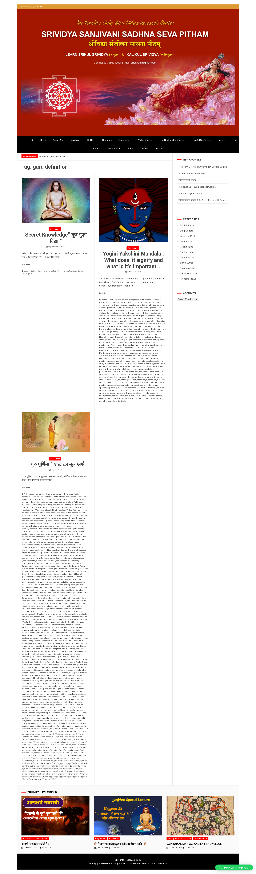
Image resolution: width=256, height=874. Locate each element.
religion (59, 670)
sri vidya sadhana (156, 390)
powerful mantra (121, 372)
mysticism (62, 646)
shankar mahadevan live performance (47, 705)
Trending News (188, 278)
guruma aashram (46, 587)
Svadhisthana (105, 396)
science (130, 374)
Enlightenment (28, 566)
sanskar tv (72, 694)
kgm (130, 350)
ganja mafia (127, 334)
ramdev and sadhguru (31, 665)
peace (130, 369)
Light (53, 611)
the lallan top (48, 745)
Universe (47, 753)
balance (145, 310)
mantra (141, 353)
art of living (37, 504)
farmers (141, 332)
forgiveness (151, 332)
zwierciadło (121, 401)
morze (140, 364)
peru (144, 369)
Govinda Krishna (60, 574)
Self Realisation (149, 374)
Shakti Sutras (187, 257)
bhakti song (59, 520)
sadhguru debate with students (53, 681)
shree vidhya (36, 710)
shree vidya (142, 380)
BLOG (90, 139)
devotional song (35, 552)
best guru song (28, 518)
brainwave (47, 526)
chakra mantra (34, 534)
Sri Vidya (113, 390)
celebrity (25, 528)
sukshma (154, 393)
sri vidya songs (105, 393)
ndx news (46, 649)
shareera (160, 377)
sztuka (115, 396)
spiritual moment (78, 723)
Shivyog (116, 380)
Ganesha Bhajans (66, 571)
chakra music (154, 318)
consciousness (118, 324)
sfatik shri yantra (46, 699)
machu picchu (121, 353)
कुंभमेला (76, 761)
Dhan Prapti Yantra (67, 552)
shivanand (108, 380)
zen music (37, 761)
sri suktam (103, 390)
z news (71, 758)
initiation (103, 348)
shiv (101, 380)
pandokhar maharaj (30, 654)
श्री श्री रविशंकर (66, 771)
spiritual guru (71, 271)
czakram (109, 326)
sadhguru (73, 673)
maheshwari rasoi (48, 617)
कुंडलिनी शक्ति (68, 761)
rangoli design (72, 665)
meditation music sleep (125, 361)
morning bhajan (36, 633)
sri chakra (161, 388)
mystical (155, 364)
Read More (26, 264)
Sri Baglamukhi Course (172, 139)
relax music (82, 667)
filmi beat (33, 568)
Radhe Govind (40, 662)
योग (27, 769)
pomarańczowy (106, 372)
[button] (234, 867)
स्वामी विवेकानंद (43, 779)
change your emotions (77, 539)
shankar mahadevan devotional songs (38, 702)
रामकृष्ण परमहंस (48, 769)
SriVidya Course (144, 139)
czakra (102, 326)
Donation (107, 139)
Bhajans (25, 520)
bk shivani (32, 523)
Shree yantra (65, 710)
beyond (140, 313)
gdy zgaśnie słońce (141, 334)
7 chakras (28, 494)
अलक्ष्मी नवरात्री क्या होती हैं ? (35, 843)
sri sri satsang (36, 734)
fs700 (118, 334)
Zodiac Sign (48, 761)
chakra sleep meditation (118, 321)
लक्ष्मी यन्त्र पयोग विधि (66, 769)
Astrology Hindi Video (31, 510)
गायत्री (24, 763)
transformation (155, 396)
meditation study (45, 627)
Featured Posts (188, 235)
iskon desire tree (55, 601)
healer (108, 342)
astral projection (42, 507)
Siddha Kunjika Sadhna (191, 180)
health (121, 342)
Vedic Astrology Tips (68, 753)
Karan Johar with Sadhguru (52, 603)
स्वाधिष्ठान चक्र (32, 779)
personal (137, 369)
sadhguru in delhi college (40, 686)
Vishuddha (53, 755)
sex (36, 699)
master (128, 356)
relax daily (72, 667)
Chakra (113, 316)
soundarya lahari (151, 385)
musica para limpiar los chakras (64, 641)
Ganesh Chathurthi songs (47, 571)
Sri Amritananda (130, 388)
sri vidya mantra (124, 390)
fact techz (67, 566)
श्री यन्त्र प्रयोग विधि (53, 771)
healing (115, 342)
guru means (147, 340)
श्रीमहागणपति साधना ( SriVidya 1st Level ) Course (203, 187)
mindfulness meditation (70, 630)
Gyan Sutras (133, 248)
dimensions (121, 329)
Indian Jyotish (53, 598)
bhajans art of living (38, 520)
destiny (38, 550)
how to (148, 342)
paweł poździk (119, 369)
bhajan (72, 518)
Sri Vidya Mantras (139, 390)
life (100, 353)
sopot (136, 385)
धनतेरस (32, 766)
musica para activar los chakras (35, 638)
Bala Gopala (27, 515)
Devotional (159, 326)
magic (37, 617)
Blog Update (186, 230)
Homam (97, 148)
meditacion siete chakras (58, 619)
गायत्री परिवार (31, 763)
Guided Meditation (76, 574)
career (82, 526)
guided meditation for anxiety (70, 577)
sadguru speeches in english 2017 (45, 673)
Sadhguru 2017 (36, 675)
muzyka (147, 364)
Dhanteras (80, 552)
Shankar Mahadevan (74, 699)
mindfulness (54, 630)
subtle (146, 393)
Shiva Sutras (186, 262)
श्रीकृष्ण (75, 771)
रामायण (55, 769)
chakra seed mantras (49, 539)
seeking (74, 697)
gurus (101, 342)
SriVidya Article (188, 267)
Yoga (50, 758)
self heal (138, 374)
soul (141, 385)
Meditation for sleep (149, 358)
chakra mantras (69, 534)
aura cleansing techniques (149, 308)
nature (162, 364)
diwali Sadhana (42, 558)
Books (144, 148)
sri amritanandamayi (147, 388)
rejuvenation (148, 372)
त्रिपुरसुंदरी (60, 763)
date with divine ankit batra (58, 547)
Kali (152, 348)
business (69, 526)
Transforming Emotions (69, 750)
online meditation (68, 651)
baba (132, 310)
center (32, 528)
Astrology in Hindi (49, 510)
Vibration (82, 753)
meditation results (144, 361)
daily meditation (71, 544)
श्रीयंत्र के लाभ (27, 777)
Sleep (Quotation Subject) (117, 382)
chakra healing (41, 531)
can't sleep (104, 316)
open (120, 366)
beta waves (56, 518)
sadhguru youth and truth (56, 694)
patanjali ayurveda (48, 654)
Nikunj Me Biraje (58, 649)
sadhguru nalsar (69, 691)
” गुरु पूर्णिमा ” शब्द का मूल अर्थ (56, 464)
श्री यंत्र (31, 771)
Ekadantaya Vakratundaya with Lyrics (43, 560)
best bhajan (81, 515)
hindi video (51, 593)
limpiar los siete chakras (67, 611)
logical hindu (61, 614)
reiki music (45, 667)
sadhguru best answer (73, 678)
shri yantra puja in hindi (56, 718)
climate (108, 324)
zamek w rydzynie (107, 401)
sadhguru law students (51, 691)
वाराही (81, 769)
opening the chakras (132, 366)
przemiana (133, 372)
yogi (162, 398)
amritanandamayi (107, 305)
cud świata (160, 324)
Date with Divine (38, 547)
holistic (141, 342)
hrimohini (143, 345)
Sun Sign (62, 739)
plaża (149, 369)
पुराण (62, 766)
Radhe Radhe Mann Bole (58, 662)
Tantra (121, 396)
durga (101, 332)
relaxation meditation (31, 670)
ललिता (76, 769)
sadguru (25, 673)
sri (121, 388)
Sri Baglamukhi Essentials (192, 193)
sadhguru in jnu (58, 686)
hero (127, 342)
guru (126, 340)
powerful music (63, 659)
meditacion (42, 619)
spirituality (39, 726)
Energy (78, 563)
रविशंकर (39, 769)
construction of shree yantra (67, 542)
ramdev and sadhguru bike (53, 665)
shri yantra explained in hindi (48, 713)
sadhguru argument (54, 678)
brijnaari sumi (59, 526)
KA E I (138, 348)
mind (126, 364)
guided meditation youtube (62, 579)
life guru (106, 353)
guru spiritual (158, 340)
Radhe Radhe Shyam (78, 662)
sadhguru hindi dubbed (45, 683)
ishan (110, 348)
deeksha (118, 326)
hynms (150, 345)
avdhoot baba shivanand (118, 310)
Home (43, 139)
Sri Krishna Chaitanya (68, 729)
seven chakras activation (110, 377)
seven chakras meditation (133, 377)
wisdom (82, 755)
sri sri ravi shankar (37, 731)
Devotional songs (107, 329)
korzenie (137, 350)
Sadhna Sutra (187, 251)
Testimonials (114, 148)
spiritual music (28, 726)
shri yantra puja (38, 718)
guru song (58, 585)
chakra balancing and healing (71, 528)
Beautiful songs (114, 313)
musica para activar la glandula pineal (66, 635)
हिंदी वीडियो (52, 779)
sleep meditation (151, 382)
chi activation (27, 542)
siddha (102, 382)
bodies (154, 313)
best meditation (43, 518)
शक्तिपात (25, 771)
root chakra (68, 670)
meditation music (106, 361)
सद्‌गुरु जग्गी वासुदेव (65, 777)
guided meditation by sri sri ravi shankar (126, 337)
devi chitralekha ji (49, 550)
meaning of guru (139, 356)
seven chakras (28, 699)
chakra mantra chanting (51, 534)
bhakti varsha (71, 520)
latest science (148, 350)
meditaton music (35, 630)
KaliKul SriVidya (201, 139)
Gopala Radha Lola (43, 574)
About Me (58, 139)
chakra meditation (117, 318)
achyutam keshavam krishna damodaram (58, 496)
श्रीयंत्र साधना (37, 777)
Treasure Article (188, 273)
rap (140, 372)
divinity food (132, 329)
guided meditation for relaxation (36, 579)
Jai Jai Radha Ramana (73, 601)
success (45, 739)
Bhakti (147, 313)
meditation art (133, 358)
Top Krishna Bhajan (66, 747)
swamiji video (73, 739)
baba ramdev (72, 512)
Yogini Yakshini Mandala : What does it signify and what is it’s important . (133, 260)
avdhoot (103, 310)
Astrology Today (65, 510)
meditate (74, 619)
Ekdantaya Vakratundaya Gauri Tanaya (38, 563)
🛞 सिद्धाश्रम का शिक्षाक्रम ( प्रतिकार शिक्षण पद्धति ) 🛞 (120, 843)
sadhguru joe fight (61, 689)
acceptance (134, 299)
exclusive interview (43, 566)
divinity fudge (144, 329)
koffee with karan (38, 606)
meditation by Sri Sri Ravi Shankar (69, 622)
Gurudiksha (42, 271)
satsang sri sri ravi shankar (50, 697)
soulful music (47, 723)
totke (83, 747)
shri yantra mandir (69, 715)
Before (124, 313)
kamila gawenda (120, 350)
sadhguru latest (77, 689)
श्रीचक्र (81, 771)
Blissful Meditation (45, 523)
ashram (119, 305)
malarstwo (132, 353)
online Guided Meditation (49, 651)
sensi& (160, 374)
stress (31, 739)
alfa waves (80, 499)
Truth (82, 750)
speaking (103, 388)
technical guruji (52, 742)
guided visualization (114, 340)
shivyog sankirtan (128, 380)
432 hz (104, 299)
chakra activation (124, 316)
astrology (78, 507)
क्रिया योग (83, 761)
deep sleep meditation (133, 326)
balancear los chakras (51, 515)
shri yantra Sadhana (30, 721)
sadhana (159, 372)
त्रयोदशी (53, 763)
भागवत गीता (76, 766)
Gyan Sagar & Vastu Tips (71, 587)
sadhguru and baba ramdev (70, 675)
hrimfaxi (134, 345)
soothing (32, 723)
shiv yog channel (48, 707)
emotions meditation (65, 563)
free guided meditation (59, 568)
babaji (138, 310)
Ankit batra (78, 502)
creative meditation (146, 324)
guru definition (30, 271)
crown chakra (57, 544)
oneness (113, 366)
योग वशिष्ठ (32, 769)
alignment (144, 302)
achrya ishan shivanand (150, 299)
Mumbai (47, 633)
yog (157, 398)
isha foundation (74, 598)
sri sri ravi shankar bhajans (57, 731)
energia (116, 332)
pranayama (76, 659)
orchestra (153, 366)
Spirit (56, 723)
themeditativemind (63, 745)
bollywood (71, 523)
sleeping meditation (124, 385)
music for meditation (61, 633)
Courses (122, 139)
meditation (152, 356)
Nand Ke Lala (73, 646)
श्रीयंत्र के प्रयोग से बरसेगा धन (78, 774)
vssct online (64, 755)
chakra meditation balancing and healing (50, 536)
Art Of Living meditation (71, 504)
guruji (35, 587)
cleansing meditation (146, 321)
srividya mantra (128, 393)
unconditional (105, 398)
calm (76, 526)
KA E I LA (146, 348)
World (34, 758)
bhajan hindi (81, 518)
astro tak (59, 507)
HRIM (112, 345)
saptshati (112, 374)
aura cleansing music (128, 308)
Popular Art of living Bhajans (54, 657)
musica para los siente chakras (50, 643)
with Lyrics (26, 758)
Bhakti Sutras (187, 225)
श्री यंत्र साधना (40, 771)
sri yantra (117, 393)
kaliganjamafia (105, 350)
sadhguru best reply (30, 681)
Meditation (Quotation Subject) (112, 358)
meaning (83, 617)
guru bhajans (50, 582)
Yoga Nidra (58, 758)
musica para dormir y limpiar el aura (65, 638)
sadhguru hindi (28, 683)
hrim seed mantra (122, 345)
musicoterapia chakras (39, 646)
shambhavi (150, 377)
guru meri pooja (33, 585)
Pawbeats (107, 369)
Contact (159, 148)
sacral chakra (80, 670)
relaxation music (48, 670)
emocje (108, 332)
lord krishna (73, 614)
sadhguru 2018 (50, 675)
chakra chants (28, 531)
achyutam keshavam (31, 496)
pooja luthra (35, 657)
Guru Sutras (55, 229)
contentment (131, 324)
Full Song (84, 568)
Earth (58, 558)
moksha (133, 364)
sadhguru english (75, 681)
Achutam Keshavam (74, 494)
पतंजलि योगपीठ (55, 766)
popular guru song (48, 659)
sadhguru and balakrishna (33, 678)
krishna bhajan (67, 606)
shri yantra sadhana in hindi (52, 721)
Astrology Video (80, 510)
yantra (40, 758)
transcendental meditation (33, 750)
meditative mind (61, 627)
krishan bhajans (54, 606)
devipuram (148, 326)
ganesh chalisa (28, 571)
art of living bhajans (51, 504)
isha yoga (31, 601)
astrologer (68, 507)
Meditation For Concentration (34, 625)
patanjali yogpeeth (65, 654)
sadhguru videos (37, 694)
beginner (132, 313)
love (112, 353)
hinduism (61, 593)
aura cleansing (129, 305)
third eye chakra (79, 745)
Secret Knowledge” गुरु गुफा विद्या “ (56, 238)
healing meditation (56, 590)
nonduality (103, 366)
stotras (139, 393)
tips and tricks (47, 747)
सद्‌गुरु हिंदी (75, 777)
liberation (159, 350)
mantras (148, 353)
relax (65, 667)
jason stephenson (128, 348)
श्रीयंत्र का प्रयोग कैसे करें (36, 774)
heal (32, 590)
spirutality (49, 726)
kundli (52, 609)
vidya (130, 398)
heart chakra (77, 590)
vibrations (26, 755)
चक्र (47, 763)
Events (131, 148)
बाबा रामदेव (68, 766)
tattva (127, 396)
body (160, 313)
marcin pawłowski (116, 356)
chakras (132, 321)
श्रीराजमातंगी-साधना (187, 167)
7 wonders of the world (118, 299)
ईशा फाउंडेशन (58, 761)
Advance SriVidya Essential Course (197, 173)
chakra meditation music (136, 318)
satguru (34, 697)
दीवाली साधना (76, 763)
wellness (74, 755)
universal (116, 398)
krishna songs (43, 609)
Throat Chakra (34, 747)
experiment (132, 332)
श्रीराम (45, 777)
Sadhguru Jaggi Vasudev (41, 689)
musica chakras (77, 633)
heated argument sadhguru (34, 593)
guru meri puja (47, 585)
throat (24, 747)
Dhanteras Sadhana (30, 555)
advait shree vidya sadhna (117, 302)
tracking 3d (144, 396)
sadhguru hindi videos (66, 683)
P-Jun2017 (81, 651)
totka (77, 747)
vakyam (124, 398)
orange (145, 366)
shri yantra (76, 710)
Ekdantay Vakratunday (69, 560)
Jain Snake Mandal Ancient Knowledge (194, 843)
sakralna (103, 374)
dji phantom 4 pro (158, 329)
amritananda (155, 302)
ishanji (116, 348)
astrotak (25, 512)
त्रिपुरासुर (67, 763)
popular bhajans (74, 657)
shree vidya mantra (156, 380)
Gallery (221, 139)
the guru (134, 396)
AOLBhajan (27, 504)
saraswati (121, 374)
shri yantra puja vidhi (76, 718)
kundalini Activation (56, 271)
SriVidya (74, 139)
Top (55, 747)
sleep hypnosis (136, 382)
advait (102, 302)
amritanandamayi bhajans (61, 502)
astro (52, 507)
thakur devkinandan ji (69, 742)
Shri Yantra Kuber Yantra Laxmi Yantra (45, 715)
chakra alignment (139, 316)
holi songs (70, 593)
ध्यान (37, 766)
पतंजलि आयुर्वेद (44, 766)
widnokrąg (150, 398)
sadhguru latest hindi (31, 691)
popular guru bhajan (30, 659)
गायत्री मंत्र (41, 763)
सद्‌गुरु (56, 777)
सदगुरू (51, 777)
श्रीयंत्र (24, 774)
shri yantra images (69, 713)
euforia (123, 332)
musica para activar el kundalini (35, 635)
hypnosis (158, 345)
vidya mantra (139, 398)
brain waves (36, 526)
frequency (75, 568)
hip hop (133, 342)
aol (85, 502)
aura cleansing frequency (148, 305)
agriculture (134, 302)
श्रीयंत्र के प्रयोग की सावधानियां (56, 774)
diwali (32, 558)
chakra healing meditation (59, 531)
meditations (110, 364)
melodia (120, 364)
